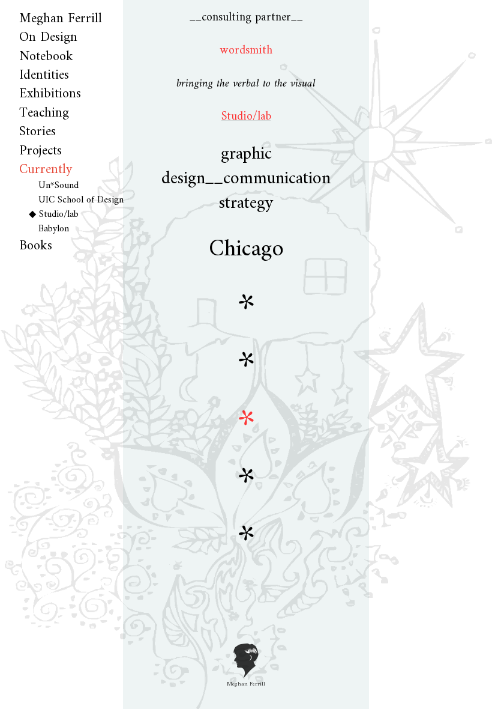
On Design (48, 37)
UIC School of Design (81, 200)
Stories (37, 132)
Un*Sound (58, 185)
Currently (45, 169)
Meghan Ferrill (60, 19)
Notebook (46, 56)
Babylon (53, 229)
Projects (40, 151)
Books (35, 246)
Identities (44, 75)
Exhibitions (50, 94)
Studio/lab (59, 214)
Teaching (44, 113)
